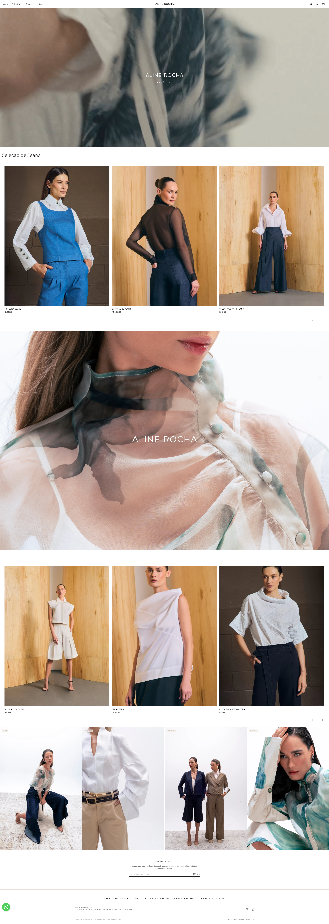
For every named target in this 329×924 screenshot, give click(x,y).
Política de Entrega (184, 898)
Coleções (16, 4)
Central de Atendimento (213, 898)
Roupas (29, 4)
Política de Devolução (157, 898)
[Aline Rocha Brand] (164, 4)
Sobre (107, 898)
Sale (40, 4)
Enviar (196, 874)
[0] (323, 4)
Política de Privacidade (127, 898)
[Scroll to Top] (324, 910)
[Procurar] (311, 4)
